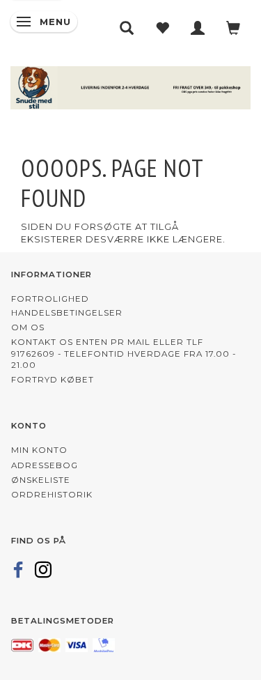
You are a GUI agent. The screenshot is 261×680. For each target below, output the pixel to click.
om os (28, 327)
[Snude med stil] (130, 85)
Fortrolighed (50, 299)
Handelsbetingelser (66, 313)
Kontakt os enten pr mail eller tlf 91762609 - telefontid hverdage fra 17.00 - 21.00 (123, 353)
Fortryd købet (52, 380)
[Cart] (233, 27)
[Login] (198, 27)
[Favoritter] (162, 27)
